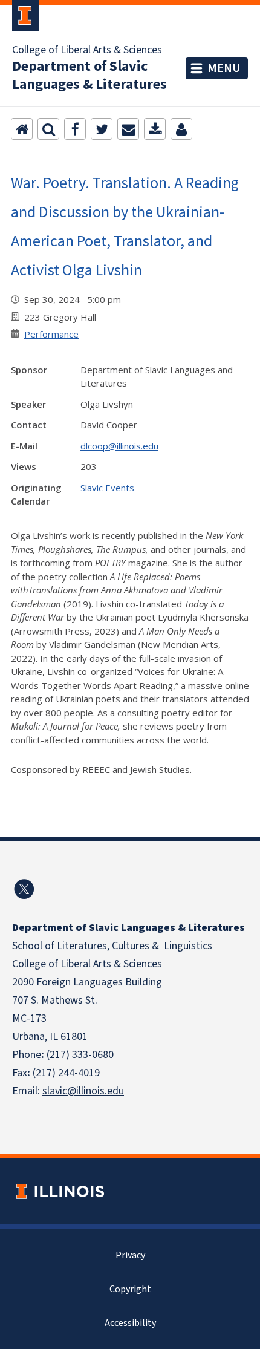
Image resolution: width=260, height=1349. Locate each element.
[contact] (181, 129)
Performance (51, 334)
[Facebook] (75, 129)
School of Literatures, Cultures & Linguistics (112, 945)
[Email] (128, 129)
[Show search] (48, 129)
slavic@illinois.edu (83, 1091)
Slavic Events (107, 488)
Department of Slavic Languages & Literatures (89, 75)
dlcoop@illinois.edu (119, 446)
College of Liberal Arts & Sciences (87, 50)
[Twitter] (101, 129)
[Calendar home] (22, 129)
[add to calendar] (155, 129)
